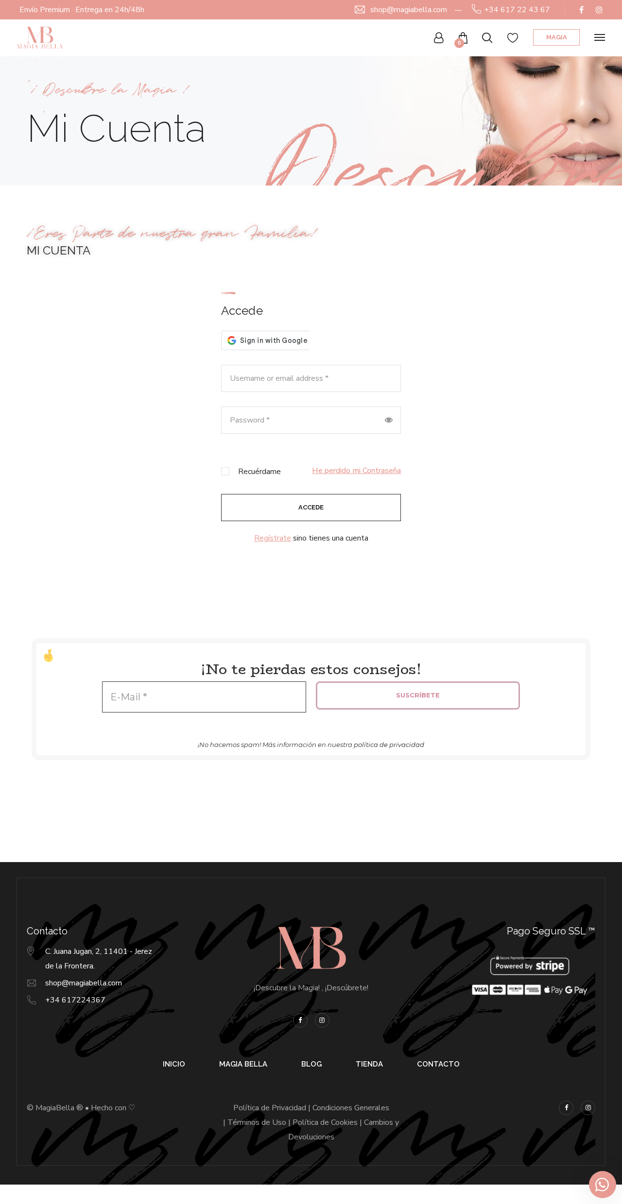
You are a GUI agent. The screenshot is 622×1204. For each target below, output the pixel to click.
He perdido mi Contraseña (356, 470)
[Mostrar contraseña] (389, 420)
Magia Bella (243, 1064)
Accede (311, 507)
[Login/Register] (439, 37)
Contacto (438, 1064)
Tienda (369, 1064)
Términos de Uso (256, 1122)
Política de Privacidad (269, 1107)
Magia (556, 37)
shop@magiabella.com (408, 9)
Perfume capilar (95, 1195)
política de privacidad (389, 744)
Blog (311, 1064)
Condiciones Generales (350, 1107)
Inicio (174, 1064)
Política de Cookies (325, 1122)
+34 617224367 (75, 1000)
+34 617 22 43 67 (517, 9)
